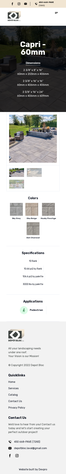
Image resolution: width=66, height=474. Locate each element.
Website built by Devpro (33, 469)
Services (13, 388)
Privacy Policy (16, 407)
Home (11, 381)
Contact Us (15, 401)
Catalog (13, 394)
